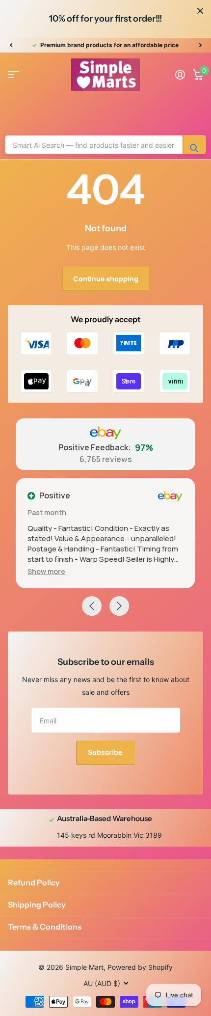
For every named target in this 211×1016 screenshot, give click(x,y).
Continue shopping (105, 279)
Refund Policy (34, 882)
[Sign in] (180, 74)
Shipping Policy (37, 904)
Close (200, 11)
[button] (11, 45)
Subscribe (106, 752)
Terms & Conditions (44, 927)
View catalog (13, 75)
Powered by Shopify (140, 967)
